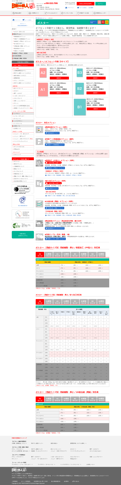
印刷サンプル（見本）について (56, 238)
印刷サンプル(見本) (19, 51)
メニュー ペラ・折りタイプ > (39, 458)
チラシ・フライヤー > (17, 449)
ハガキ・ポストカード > (57, 456)
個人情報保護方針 (22, 205)
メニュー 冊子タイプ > (57, 458)
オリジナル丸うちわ (19, 146)
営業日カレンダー (101, 13)
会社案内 (66, 481)
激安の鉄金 (20, 75)
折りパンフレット (18, 88)
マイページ (71, 7)
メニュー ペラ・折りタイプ (21, 133)
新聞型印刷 (17, 78)
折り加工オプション (19, 43)
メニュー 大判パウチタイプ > (59, 451)
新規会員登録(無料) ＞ (23, 25)
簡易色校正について (53, 133)
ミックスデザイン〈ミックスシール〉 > (70, 464)
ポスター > (73, 449)
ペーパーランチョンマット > (77, 451)
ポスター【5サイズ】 (19, 31)
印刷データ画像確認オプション (22, 39)
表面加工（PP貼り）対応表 (20, 53)
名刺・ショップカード (19, 100)
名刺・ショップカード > (96, 456)
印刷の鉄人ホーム (41, 18)
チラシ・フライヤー (19, 80)
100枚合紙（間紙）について (55, 208)
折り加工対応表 (17, 55)
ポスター (16, 91)
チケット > (14, 458)
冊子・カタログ (18, 93)
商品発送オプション (19, 48)
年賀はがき (17, 149)
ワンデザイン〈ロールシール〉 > (46, 464)
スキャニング (17, 154)
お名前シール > (91, 464)
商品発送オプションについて (56, 228)
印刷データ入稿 (84, 13)
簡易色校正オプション (20, 36)
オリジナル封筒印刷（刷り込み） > (21, 451)
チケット (16, 103)
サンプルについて (18, 171)
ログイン (100, 4)
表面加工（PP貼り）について (56, 168)
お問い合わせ (75, 481)
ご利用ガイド (35, 13)
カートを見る (83, 7)
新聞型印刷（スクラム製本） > (78, 443)
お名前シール (17, 128)
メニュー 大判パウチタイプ (23, 138)
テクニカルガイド (52, 13)
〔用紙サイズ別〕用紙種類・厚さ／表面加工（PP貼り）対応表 (63, 175)
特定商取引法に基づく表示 (41, 481)
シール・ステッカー (19, 116)
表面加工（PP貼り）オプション (22, 41)
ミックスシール (18, 123)
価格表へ (59, 78)
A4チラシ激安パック (22, 83)
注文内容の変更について (20, 181)
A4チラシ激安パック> (37, 449)
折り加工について (53, 188)
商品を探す (18, 13)
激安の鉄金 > (54, 443)
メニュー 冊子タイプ (19, 136)
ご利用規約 (15, 481)
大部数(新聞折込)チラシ (20, 70)
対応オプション (17, 34)
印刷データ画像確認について (56, 144)
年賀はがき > (73, 458)
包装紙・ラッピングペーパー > (39, 451)
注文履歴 (91, 7)
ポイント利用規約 (25, 481)
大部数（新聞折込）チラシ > (19, 443)
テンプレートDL (68, 13)
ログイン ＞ (23, 23)
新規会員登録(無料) (85, 4)
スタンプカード (18, 98)
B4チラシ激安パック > (37, 443)
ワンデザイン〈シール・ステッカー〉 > (22, 464)
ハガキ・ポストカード (19, 95)
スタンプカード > (74, 456)
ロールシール (17, 118)
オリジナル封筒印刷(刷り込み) (22, 105)
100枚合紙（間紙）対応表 (20, 58)
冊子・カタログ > (94, 449)
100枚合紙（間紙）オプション (22, 46)
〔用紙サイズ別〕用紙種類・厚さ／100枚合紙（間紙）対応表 (63, 215)
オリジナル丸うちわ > (95, 451)
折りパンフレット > (56, 449)
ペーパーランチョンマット (21, 141)
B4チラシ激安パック (22, 73)
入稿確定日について (19, 166)
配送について (17, 168)
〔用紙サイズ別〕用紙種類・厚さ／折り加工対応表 (61, 195)
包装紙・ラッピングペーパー (23, 108)
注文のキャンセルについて (21, 178)
